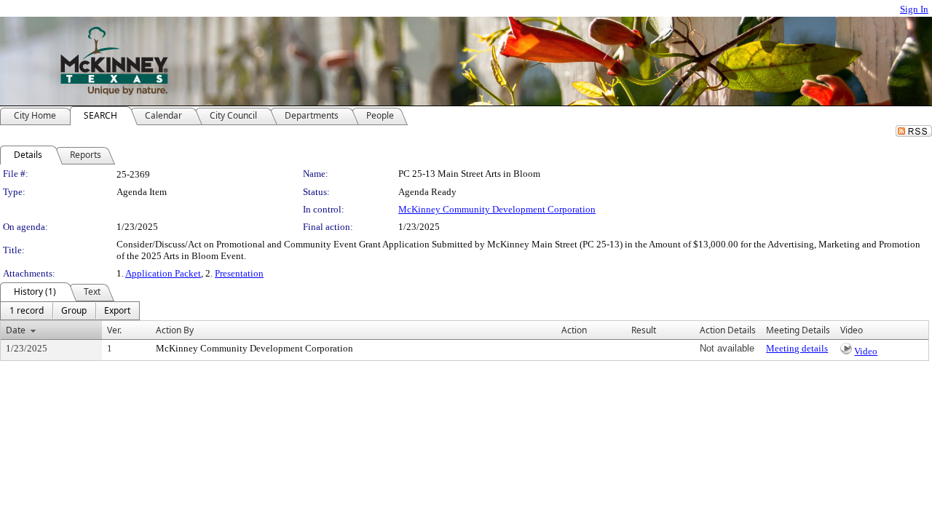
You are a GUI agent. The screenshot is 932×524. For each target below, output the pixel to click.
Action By (175, 330)
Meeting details (797, 348)
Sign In (914, 9)
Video (865, 351)
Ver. (114, 330)
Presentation (239, 273)
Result (643, 330)
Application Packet (163, 273)
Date (15, 330)
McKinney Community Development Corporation (497, 209)
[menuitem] (26, 310)
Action (574, 330)
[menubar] (70, 310)
